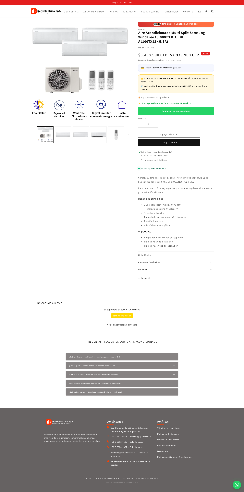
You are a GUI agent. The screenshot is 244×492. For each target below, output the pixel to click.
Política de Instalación (168, 434)
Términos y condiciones (168, 428)
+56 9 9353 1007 (119, 447)
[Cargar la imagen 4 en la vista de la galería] (98, 134)
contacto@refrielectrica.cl (123, 452)
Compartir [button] (145, 278)
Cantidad (142, 118)
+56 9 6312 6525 (119, 442)
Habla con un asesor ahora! (176, 110)
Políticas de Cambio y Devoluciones (174, 457)
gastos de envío (147, 60)
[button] (94, 11)
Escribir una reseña (122, 315)
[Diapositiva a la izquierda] (33, 134)
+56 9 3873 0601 (119, 437)
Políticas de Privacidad (168, 440)
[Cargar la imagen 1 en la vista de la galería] (45, 134)
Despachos (162, 451)
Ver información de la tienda (154, 160)
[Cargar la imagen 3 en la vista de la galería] (81, 134)
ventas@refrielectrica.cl (122, 461)
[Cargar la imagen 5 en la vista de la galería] (116, 134)
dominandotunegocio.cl (129, 482)
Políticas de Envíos (166, 445)
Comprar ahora (169, 142)
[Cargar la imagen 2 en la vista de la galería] (63, 134)
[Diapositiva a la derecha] (128, 134)
